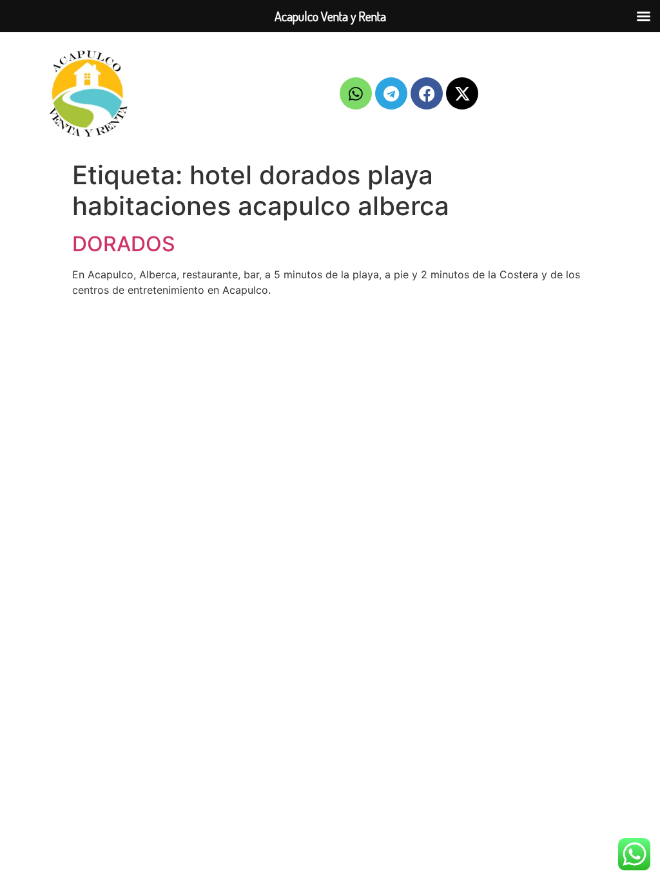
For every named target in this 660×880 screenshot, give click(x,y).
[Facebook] (427, 93)
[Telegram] (391, 93)
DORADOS (123, 243)
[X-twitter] (462, 93)
